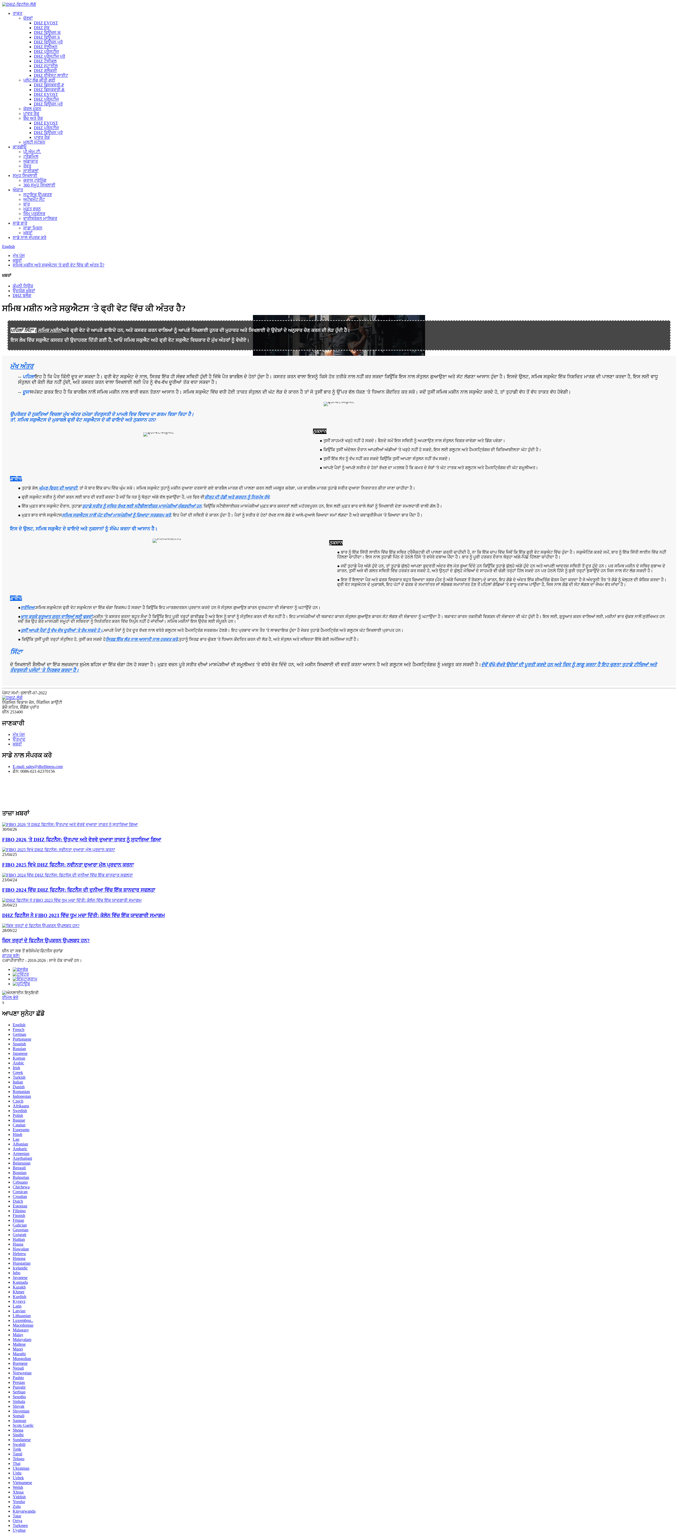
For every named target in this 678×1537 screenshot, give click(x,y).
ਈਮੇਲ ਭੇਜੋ (10, 997)
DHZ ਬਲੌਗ (22, 295)
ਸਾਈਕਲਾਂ (31, 170)
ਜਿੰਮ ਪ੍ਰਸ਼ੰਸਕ (34, 213)
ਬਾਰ (26, 204)
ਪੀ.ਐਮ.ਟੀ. (32, 151)
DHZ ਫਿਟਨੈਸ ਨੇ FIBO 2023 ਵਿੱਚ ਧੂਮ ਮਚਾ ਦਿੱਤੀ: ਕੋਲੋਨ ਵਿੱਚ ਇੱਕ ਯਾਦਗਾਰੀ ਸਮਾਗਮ (83, 915)
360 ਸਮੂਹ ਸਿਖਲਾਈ (39, 185)
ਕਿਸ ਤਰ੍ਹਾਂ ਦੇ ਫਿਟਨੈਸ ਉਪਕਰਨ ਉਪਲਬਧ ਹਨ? (46, 940)
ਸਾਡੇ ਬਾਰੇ (20, 223)
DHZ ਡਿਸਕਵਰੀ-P (49, 85)
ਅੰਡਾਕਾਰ (30, 161)
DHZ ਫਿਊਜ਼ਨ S (47, 37)
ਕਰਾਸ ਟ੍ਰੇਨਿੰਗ (34, 180)
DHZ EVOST (46, 23)
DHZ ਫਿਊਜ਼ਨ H (47, 32)
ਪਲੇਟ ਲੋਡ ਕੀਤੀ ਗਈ (39, 80)
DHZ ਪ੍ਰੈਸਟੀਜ (46, 51)
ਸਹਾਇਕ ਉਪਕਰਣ (37, 194)
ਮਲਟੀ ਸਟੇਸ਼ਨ (34, 142)
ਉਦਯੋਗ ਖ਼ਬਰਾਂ (24, 290)
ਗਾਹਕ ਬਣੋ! (11, 955)
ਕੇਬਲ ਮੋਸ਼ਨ (32, 108)
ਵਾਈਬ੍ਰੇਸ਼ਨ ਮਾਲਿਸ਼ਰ (40, 218)
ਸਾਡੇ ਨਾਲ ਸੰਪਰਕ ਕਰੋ (29, 237)
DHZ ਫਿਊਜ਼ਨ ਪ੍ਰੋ (48, 42)
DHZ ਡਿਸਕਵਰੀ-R (49, 89)
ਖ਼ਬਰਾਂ (28, 232)
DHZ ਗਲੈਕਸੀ (45, 70)
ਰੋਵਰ (27, 166)
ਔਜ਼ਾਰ (18, 190)
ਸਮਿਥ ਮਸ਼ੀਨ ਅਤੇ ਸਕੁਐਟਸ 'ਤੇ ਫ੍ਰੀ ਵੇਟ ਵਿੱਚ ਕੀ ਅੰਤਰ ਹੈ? (58, 265)
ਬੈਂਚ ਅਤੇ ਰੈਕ (33, 118)
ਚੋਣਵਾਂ (28, 18)
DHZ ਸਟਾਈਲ (46, 66)
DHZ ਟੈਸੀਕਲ (45, 61)
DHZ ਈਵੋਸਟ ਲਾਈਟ (51, 75)
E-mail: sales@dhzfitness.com (38, 766)
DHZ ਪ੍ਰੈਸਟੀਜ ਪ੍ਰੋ (49, 56)
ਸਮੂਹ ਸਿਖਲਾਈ (25, 175)
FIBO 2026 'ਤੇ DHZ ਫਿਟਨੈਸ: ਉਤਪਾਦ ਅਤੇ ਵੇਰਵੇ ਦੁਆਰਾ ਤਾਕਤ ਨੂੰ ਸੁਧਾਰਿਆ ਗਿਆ (81, 839)
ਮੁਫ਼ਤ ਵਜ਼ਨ (32, 209)
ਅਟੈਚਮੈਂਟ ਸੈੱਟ (34, 199)
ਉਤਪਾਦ (19, 739)
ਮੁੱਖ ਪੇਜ (19, 255)
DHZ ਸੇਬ (42, 27)
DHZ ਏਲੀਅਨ (45, 47)
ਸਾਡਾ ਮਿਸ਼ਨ (32, 228)
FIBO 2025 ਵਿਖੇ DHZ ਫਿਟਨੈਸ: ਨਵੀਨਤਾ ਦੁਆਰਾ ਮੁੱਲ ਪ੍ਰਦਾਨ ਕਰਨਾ (68, 865)
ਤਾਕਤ (17, 13)
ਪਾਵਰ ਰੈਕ (31, 113)
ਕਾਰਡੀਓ (19, 147)
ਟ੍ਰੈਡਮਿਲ (30, 156)
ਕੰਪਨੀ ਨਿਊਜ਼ (23, 286)
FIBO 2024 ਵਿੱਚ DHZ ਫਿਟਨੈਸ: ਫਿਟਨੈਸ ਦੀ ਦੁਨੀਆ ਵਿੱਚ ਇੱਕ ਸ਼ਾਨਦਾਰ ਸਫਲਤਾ (78, 890)
